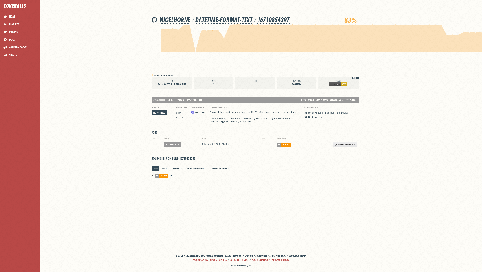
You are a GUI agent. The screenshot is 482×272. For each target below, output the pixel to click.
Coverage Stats (312, 107)
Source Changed (195, 168)
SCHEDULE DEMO (297, 256)
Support (237, 256)
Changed (177, 168)
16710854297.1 (172, 144)
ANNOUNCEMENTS (200, 259)
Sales (228, 256)
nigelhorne (175, 20)
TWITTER (213, 259)
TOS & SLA (223, 259)
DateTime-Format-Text (223, 20)
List (164, 168)
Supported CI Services (239, 259)
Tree (155, 168)
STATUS (179, 256)
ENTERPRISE (261, 256)
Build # (156, 107)
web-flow (200, 112)
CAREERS (249, 256)
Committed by (198, 107)
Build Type (181, 107)
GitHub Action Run (346, 144)
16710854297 (273, 20)
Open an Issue (215, 256)
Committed (159, 100)
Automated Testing (280, 259)
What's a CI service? (261, 259)
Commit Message (218, 107)
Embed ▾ (355, 78)
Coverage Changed (219, 168)
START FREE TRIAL (277, 256)
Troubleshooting (195, 256)
